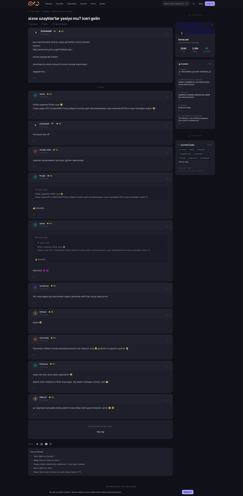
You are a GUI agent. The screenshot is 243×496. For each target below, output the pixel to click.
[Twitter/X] (37, 444)
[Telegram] (46, 444)
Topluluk (48, 4)
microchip (44, 338)
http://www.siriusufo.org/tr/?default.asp (52, 49)
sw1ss (42, 94)
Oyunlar (83, 4)
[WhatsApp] (41, 444)
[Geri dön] (29, 11)
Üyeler (102, 4)
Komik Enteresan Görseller (62, 11)
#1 (167, 34)
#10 (166, 367)
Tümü (210, 64)
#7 (167, 289)
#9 (167, 341)
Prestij (42, 176)
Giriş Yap (100, 432)
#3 (167, 127)
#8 (167, 315)
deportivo (193, 158)
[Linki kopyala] (50, 444)
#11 (166, 400)
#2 (167, 97)
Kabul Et (188, 492)
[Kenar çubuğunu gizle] (212, 25)
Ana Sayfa (35, 11)
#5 (167, 179)
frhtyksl (43, 312)
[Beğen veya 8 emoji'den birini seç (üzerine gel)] (34, 78)
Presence (44, 364)
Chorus (183, 150)
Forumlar (59, 4)
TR (193, 4)
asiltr (192, 150)
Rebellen (202, 150)
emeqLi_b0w (45, 150)
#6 (167, 226)
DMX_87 (43, 397)
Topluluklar (71, 4)
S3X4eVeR (46, 31)
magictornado (186, 154)
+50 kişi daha (183, 162)
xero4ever (44, 286)
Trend (93, 4)
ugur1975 (199, 154)
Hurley (183, 158)
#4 (167, 153)
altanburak (205, 158)
